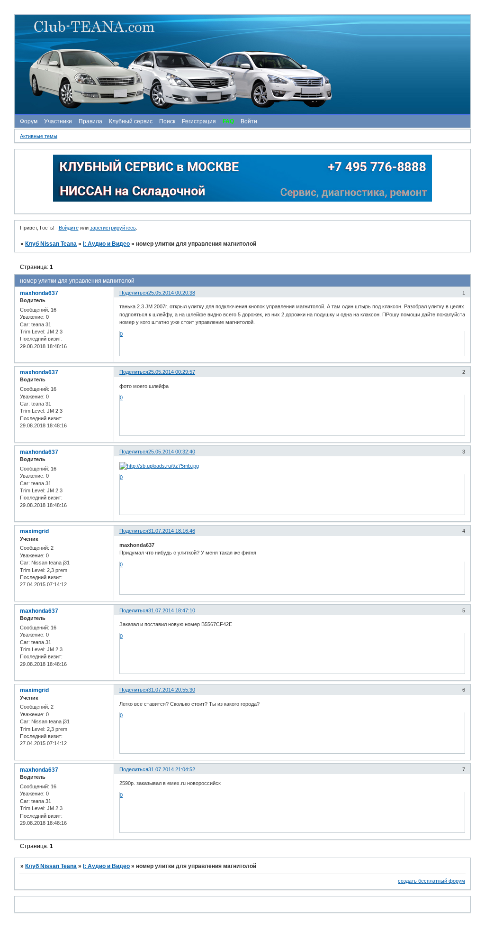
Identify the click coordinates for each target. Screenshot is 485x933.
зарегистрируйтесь (113, 228)
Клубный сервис (131, 121)
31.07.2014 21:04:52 (171, 769)
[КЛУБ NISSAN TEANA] (242, 64)
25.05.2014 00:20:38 (171, 293)
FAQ (228, 121)
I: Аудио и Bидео (106, 243)
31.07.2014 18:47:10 (171, 610)
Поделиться (133, 293)
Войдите (69, 228)
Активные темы (38, 136)
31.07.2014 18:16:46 (171, 531)
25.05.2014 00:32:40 (171, 451)
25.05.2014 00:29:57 (171, 372)
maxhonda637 (39, 293)
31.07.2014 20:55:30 (171, 690)
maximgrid (34, 531)
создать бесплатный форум (431, 881)
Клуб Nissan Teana (51, 243)
